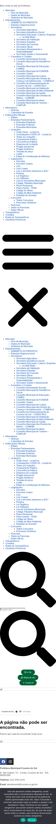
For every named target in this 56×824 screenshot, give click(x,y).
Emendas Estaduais (26, 122)
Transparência (12, 212)
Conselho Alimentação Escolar (31, 59)
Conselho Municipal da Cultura (31, 76)
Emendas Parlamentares (23, 120)
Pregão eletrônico (24, 149)
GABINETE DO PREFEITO (24, 22)
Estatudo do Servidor (26, 195)
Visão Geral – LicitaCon (27, 132)
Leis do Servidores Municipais (30, 181)
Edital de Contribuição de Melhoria (33, 156)
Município (10, 10)
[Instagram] (10, 761)
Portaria (20, 173)
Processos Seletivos (26, 203)
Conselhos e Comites (21, 56)
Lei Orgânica (22, 176)
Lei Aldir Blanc (29, 37)
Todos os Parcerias (20, 207)
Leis (18, 166)
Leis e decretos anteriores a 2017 (32, 171)
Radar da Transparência (17, 217)
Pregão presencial (25, 147)
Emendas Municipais (26, 127)
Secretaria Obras (24, 47)
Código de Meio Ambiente (28, 193)
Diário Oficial (17, 210)
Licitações (16, 129)
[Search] (28, 607)
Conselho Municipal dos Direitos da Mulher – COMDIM (33, 96)
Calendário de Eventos (22, 112)
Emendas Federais (25, 125)
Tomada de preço (24, 151)
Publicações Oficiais (15, 115)
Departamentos (12, 20)
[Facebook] (3, 761)
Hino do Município (19, 13)
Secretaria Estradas (25, 42)
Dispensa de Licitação (27, 144)
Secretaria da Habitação (28, 39)
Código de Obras (24, 190)
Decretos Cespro (24, 164)
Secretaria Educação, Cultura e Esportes (36, 35)
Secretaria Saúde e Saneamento (32, 54)
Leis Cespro (22, 168)
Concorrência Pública (26, 142)
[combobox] (12, 609)
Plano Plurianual (24, 185)
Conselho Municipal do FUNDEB (32, 71)
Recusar (31, 820)
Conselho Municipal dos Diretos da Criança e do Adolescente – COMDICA (35, 79)
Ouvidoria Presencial (15, 220)
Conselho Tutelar (24, 73)
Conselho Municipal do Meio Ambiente (35, 91)
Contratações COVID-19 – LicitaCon (33, 134)
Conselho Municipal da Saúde (31, 93)
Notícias (15, 110)
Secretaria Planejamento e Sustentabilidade (29, 50)
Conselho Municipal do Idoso (30, 100)
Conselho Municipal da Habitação (32, 88)
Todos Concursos (24, 200)
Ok (23, 820)
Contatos (9, 215)
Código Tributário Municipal (29, 183)
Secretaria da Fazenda (27, 44)
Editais (14, 117)
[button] (28, 279)
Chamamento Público (26, 139)
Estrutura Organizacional (23, 25)
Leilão (19, 154)
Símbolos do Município (22, 17)
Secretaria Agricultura (26, 30)
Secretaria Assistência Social (30, 32)
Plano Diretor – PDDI (26, 188)
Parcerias (15, 205)
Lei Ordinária (22, 178)
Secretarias (16, 27)
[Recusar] (52, 806)
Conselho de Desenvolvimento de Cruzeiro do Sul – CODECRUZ (32, 84)
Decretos (20, 161)
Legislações (17, 159)
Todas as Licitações (25, 137)
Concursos (16, 198)
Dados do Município (20, 15)
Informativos (11, 108)
